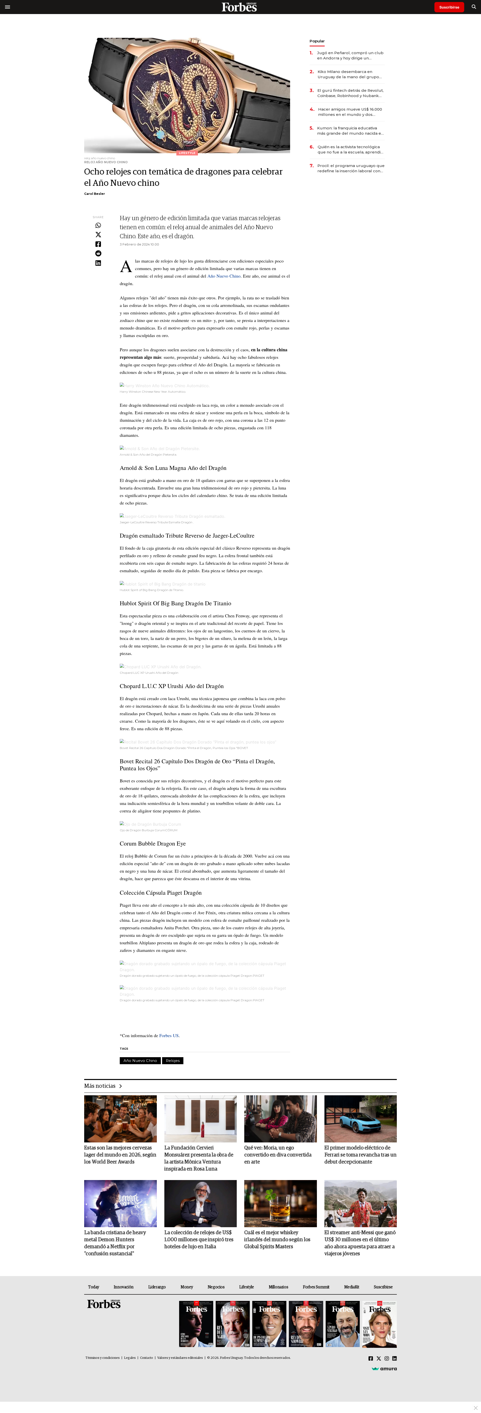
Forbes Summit (316, 1287)
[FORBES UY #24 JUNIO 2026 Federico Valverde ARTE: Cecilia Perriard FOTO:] (196, 1324)
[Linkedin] (98, 263)
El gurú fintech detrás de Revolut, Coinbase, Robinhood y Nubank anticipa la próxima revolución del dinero (350, 93)
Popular (317, 41)
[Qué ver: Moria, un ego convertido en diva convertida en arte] (280, 1118)
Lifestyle (246, 1287)
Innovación (124, 1287)
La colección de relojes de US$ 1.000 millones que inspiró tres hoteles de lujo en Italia (198, 1239)
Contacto (146, 1358)
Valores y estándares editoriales (180, 1358)
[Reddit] (98, 254)
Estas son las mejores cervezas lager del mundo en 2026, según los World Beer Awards (120, 1155)
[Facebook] (98, 244)
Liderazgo (157, 1287)
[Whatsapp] (98, 225)
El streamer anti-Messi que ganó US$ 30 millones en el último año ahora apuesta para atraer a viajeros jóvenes (360, 1243)
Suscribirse (449, 7)
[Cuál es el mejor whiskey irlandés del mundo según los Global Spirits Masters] (280, 1203)
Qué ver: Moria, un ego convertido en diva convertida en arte (277, 1155)
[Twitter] (98, 235)
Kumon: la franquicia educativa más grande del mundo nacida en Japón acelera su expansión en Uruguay (350, 131)
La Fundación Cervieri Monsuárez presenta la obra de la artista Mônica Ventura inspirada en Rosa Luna (198, 1158)
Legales (130, 1358)
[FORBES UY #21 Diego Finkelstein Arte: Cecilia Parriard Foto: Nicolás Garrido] (306, 1324)
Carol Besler (94, 194)
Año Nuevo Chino (224, 276)
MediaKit (351, 1287)
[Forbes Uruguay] (240, 7)
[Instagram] (387, 1359)
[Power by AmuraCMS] (384, 1369)
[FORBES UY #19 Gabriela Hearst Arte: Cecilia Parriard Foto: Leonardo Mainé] (379, 1324)
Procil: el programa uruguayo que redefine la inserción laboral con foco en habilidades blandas (351, 168)
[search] (474, 7)
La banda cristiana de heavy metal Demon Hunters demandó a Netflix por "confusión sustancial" (115, 1243)
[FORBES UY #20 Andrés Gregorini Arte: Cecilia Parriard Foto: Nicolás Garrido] (342, 1324)
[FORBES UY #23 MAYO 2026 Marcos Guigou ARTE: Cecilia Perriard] (232, 1324)
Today (93, 1287)
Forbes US (169, 1035)
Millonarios (278, 1287)
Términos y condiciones (102, 1358)
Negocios (216, 1287)
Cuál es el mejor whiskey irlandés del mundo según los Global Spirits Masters (277, 1239)
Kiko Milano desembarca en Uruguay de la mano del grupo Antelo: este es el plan (348, 74)
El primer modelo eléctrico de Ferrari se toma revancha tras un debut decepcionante (360, 1155)
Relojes (173, 1060)
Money (187, 1287)
